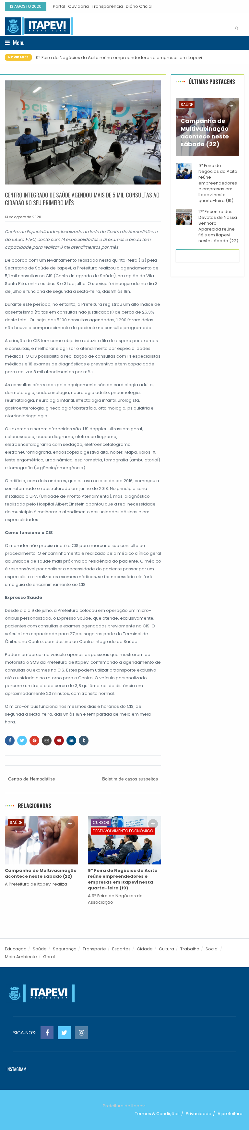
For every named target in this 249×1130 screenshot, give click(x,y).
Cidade (145, 949)
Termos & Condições (157, 1114)
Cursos (101, 822)
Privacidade (198, 1114)
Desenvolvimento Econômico (123, 831)
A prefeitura (230, 1114)
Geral (49, 957)
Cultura (166, 949)
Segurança (65, 949)
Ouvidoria (78, 6)
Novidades (18, 57)
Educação (16, 949)
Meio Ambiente (21, 957)
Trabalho (189, 949)
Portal (59, 6)
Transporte (94, 949)
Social (212, 949)
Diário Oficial (139, 6)
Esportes (121, 949)
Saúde (16, 822)
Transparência (107, 6)
